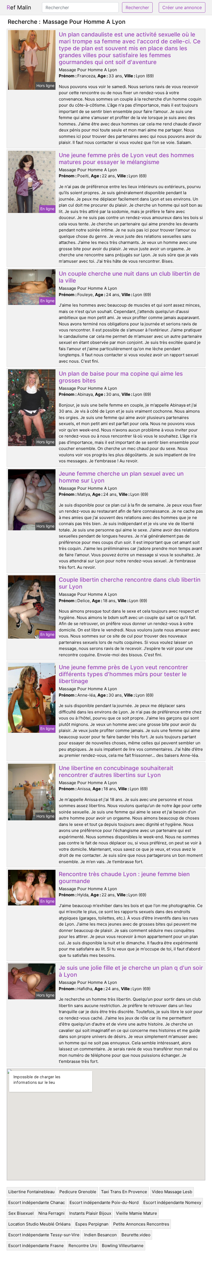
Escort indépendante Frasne (36, 1245)
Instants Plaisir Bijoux (90, 1213)
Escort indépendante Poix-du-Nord (104, 1202)
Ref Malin (19, 7)
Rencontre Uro (82, 1245)
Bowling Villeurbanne (123, 1245)
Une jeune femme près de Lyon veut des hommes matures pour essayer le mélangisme (126, 158)
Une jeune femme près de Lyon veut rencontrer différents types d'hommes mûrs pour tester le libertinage (123, 674)
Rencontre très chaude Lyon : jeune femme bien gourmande (124, 877)
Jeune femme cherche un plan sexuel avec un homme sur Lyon (121, 477)
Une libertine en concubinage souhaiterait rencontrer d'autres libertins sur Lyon (116, 771)
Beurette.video (135, 1234)
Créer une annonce (182, 7)
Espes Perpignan (91, 1224)
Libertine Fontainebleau (31, 1191)
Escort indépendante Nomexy (172, 1202)
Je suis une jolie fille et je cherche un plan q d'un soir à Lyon (131, 971)
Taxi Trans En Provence (124, 1191)
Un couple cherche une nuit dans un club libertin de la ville (129, 277)
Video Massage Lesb (172, 1191)
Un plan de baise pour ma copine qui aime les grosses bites (121, 377)
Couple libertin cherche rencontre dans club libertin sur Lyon (129, 583)
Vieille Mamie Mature (136, 1213)
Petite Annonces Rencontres (141, 1224)
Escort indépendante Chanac (36, 1202)
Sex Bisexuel (21, 1213)
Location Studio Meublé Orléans (39, 1224)
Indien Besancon (100, 1234)
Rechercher (137, 7)
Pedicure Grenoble (77, 1191)
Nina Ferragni (51, 1213)
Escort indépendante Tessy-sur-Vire (44, 1234)
